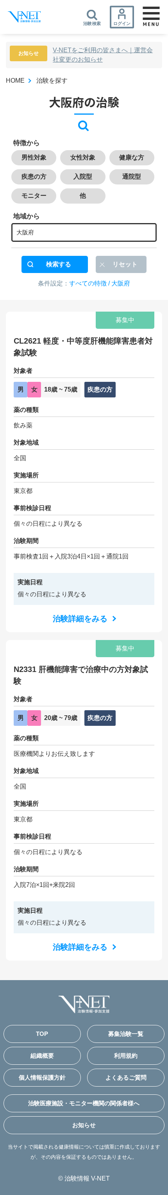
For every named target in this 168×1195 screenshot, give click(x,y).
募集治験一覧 (125, 1033)
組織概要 (42, 1055)
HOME (15, 80)
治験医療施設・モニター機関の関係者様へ (83, 1103)
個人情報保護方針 (42, 1077)
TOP (42, 1033)
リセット (125, 264)
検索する (58, 264)
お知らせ (84, 1125)
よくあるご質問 (126, 1077)
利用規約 (126, 1055)
